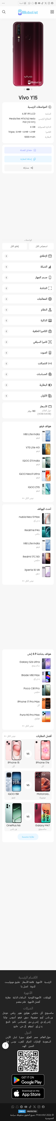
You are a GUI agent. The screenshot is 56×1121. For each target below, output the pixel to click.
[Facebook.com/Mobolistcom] (52, 3)
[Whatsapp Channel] (29, 3)
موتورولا (34, 1017)
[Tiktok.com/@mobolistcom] (42, 3)
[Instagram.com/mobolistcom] (49, 3)
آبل (41, 1012)
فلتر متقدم (21, 1001)
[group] (28, 54)
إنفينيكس (22, 1021)
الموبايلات (47, 997)
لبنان (15, 1037)
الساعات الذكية (19, 997)
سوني (26, 1017)
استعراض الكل (41, 246)
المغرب (21, 1041)
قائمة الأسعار (28, 982)
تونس (13, 1041)
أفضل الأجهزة (34, 1001)
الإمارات (37, 1041)
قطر (7, 1041)
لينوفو (30, 1026)
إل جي (23, 1026)
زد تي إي (39, 1026)
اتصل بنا (24, 986)
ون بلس (49, 1017)
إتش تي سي (33, 1021)
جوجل (5, 1012)
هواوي (26, 1012)
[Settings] (3, 3)
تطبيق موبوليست (12, 982)
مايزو (16, 1026)
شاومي (35, 1012)
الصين (31, 1046)
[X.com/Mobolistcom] (45, 3)
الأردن (8, 1037)
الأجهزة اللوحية (34, 997)
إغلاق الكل (14, 246)
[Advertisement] (28, 205)
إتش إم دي (45, 1021)
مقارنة (8, 997)
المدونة (21, 3)
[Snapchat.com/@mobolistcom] (32, 3)
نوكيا (5, 1017)
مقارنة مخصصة (28, 836)
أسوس (13, 1017)
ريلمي (12, 1012)
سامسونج (49, 1012)
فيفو (20, 1017)
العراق (29, 1037)
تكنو (14, 1021)
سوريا (21, 1037)
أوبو (41, 1017)
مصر (36, 1037)
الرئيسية (47, 982)
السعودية (47, 1041)
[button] (31, 89)
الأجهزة (39, 982)
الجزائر (28, 1041)
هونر (20, 1012)
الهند (24, 1046)
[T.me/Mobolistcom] (36, 3)
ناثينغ (8, 1021)
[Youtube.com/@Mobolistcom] (39, 3)
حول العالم (45, 1037)
